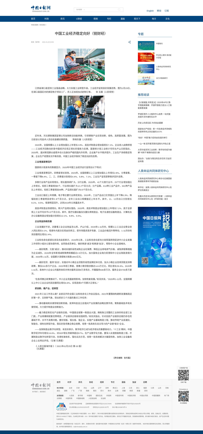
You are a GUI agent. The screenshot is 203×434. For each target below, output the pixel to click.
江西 (152, 388)
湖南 (65, 391)
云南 (116, 391)
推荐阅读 (143, 94)
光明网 (59, 398)
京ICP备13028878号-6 (119, 407)
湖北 (58, 391)
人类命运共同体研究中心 (153, 170)
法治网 (103, 398)
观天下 (137, 19)
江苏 (130, 388)
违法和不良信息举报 (75, 404)
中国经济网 (131, 395)
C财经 (79, 19)
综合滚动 (42, 25)
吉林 (107, 388)
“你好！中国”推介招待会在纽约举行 (152, 138)
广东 (73, 391)
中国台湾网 (144, 395)
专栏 (109, 19)
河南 (167, 388)
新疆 (138, 391)
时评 (69, 382)
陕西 (131, 391)
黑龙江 (115, 388)
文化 (167, 19)
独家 (134, 382)
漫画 (123, 19)
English (150, 11)
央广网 (166, 395)
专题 (141, 34)
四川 (102, 391)
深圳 (145, 391)
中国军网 (69, 398)
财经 (91, 382)
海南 (87, 391)
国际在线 (99, 395)
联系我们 (43, 392)
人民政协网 (92, 398)
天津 (78, 388)
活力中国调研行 (162, 78)
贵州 (109, 391)
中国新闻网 (80, 398)
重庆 (94, 391)
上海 (123, 388)
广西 (80, 391)
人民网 (71, 395)
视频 (96, 19)
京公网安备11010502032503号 (79, 407)
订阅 (166, 11)
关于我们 (35, 392)
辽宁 (99, 388)
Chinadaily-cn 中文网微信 (183, 396)
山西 (92, 388)
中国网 (89, 395)
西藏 (124, 391)
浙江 (137, 388)
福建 (145, 388)
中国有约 (159, 43)
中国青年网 (119, 395)
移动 (159, 11)
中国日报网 (34, 25)
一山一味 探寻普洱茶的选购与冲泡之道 (154, 144)
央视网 (108, 395)
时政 (47, 19)
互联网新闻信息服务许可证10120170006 (98, 404)
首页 (33, 19)
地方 (154, 19)
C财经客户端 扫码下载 (184, 375)
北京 (70, 388)
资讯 (62, 19)
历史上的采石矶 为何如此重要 (150, 123)
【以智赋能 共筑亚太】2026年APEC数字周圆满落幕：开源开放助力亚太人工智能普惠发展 (155, 105)
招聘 (145, 382)
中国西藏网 (156, 395)
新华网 (80, 395)
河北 (85, 388)
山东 (159, 388)
